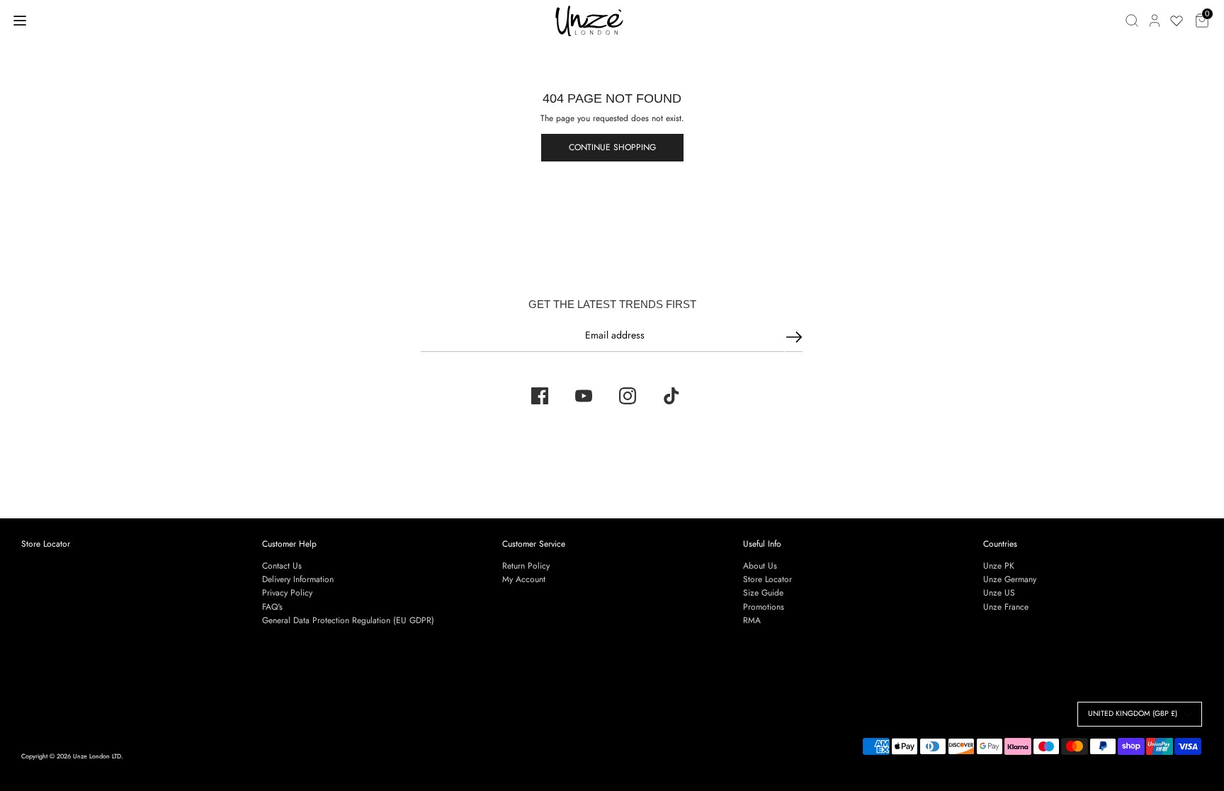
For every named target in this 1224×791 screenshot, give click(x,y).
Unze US (999, 592)
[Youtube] (583, 395)
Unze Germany (1009, 579)
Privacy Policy (287, 592)
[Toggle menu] (20, 20)
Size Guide (763, 592)
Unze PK (998, 565)
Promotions (763, 607)
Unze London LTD (97, 756)
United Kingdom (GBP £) (1132, 713)
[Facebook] (539, 395)
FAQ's (272, 607)
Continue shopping (612, 147)
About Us (760, 565)
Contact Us (282, 565)
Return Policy (526, 565)
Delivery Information (298, 579)
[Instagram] (627, 395)
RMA (752, 620)
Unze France (1005, 607)
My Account (523, 579)
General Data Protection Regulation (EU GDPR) (348, 620)
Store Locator (45, 543)
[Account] (1154, 20)
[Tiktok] (671, 395)
